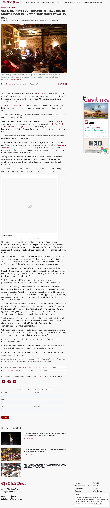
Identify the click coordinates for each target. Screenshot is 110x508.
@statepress (38, 370)
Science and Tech (50, 2)
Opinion (67, 2)
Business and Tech (82, 485)
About (95, 485)
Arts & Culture (5, 7)
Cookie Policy (98, 504)
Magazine (99, 2)
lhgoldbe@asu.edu (24, 367)
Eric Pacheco (30, 470)
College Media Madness (32, 2)
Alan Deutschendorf (32, 454)
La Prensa (93, 2)
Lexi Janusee (30, 438)
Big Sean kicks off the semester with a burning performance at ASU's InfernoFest (45, 435)
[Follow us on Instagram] (15, 381)
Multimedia (86, 2)
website (19, 355)
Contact (96, 488)
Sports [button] (78, 2)
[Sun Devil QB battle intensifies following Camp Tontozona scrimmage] (11, 454)
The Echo (72, 2)
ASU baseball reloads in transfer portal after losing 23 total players (45, 466)
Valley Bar (38, 94)
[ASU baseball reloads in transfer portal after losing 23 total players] (11, 470)
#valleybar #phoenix (7, 235)
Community (60, 2)
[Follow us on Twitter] (3, 381)
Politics (43, 2)
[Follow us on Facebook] (9, 381)
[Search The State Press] (104, 2)
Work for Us (97, 491)
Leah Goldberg (15, 79)
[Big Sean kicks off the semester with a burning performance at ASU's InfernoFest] (11, 438)
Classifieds (97, 483)
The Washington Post (20, 126)
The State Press (10, 370)
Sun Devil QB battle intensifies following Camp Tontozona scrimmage (45, 450)
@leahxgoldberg (44, 367)
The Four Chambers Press (12, 105)
